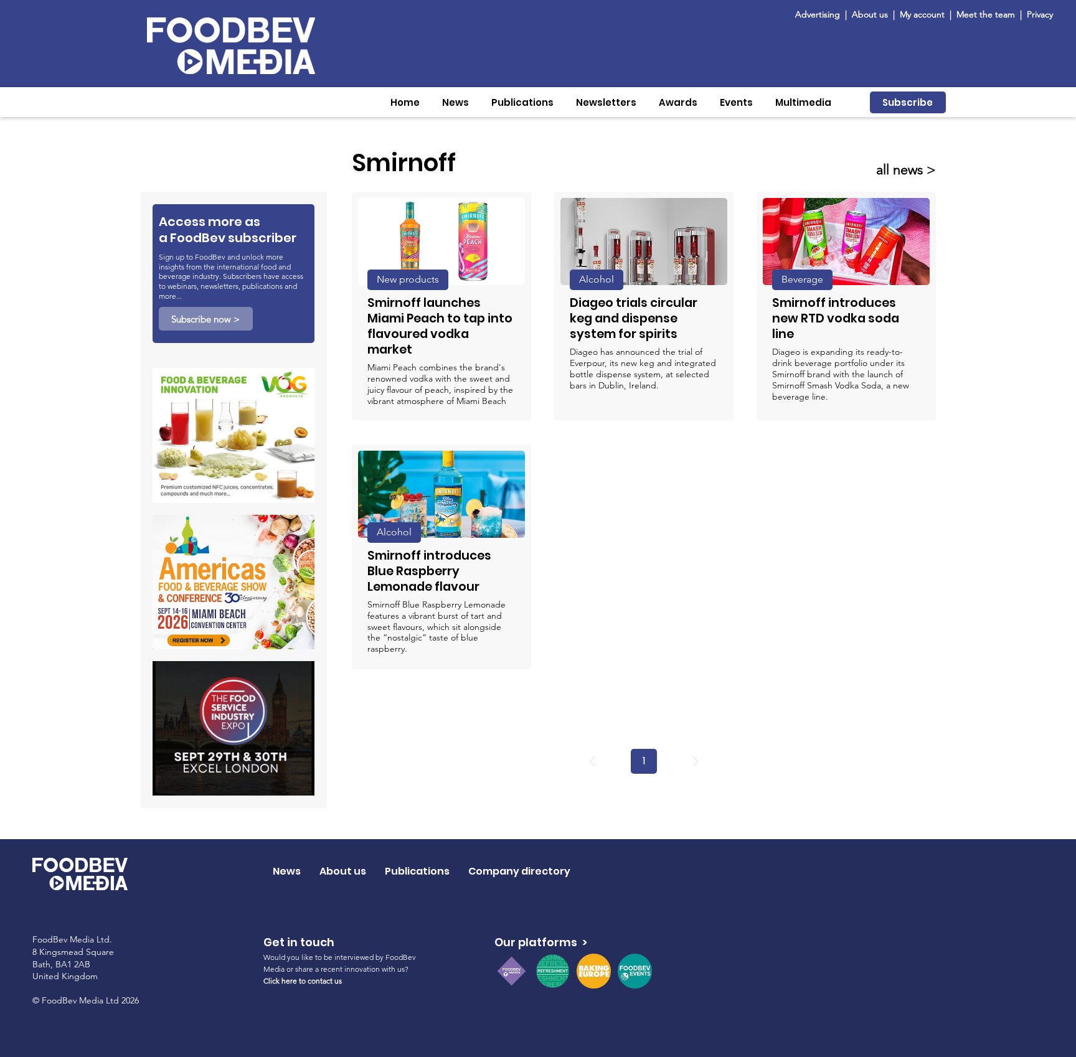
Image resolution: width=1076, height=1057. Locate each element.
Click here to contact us (302, 980)
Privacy (1040, 14)
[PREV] (592, 761)
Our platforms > (540, 942)
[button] (455, 102)
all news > (906, 169)
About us (870, 14)
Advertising (820, 14)
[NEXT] (695, 761)
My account (922, 14)
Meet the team (987, 14)
